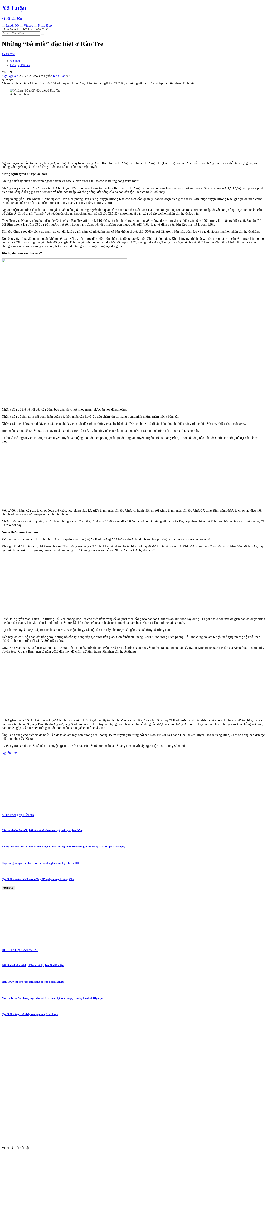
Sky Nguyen (10, 76)
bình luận (59, 76)
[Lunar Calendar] (35, 26)
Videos (28, 25)
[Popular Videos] (21, 26)
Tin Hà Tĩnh (8, 54)
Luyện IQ (12, 25)
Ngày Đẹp (44, 25)
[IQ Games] (3, 26)
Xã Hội (15, 61)
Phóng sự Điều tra (20, 65)
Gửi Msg (8, 887)
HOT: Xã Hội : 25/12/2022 (20, 950)
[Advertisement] (127, 129)
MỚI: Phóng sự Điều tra (18, 815)
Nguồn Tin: (9, 753)
